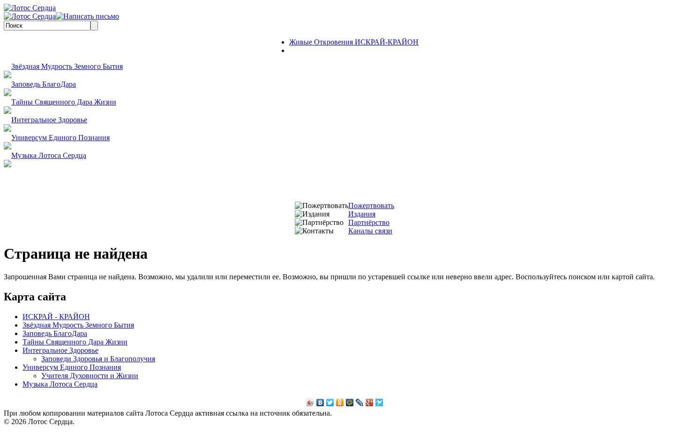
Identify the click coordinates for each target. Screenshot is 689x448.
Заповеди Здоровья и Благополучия (98, 359)
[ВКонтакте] (320, 402)
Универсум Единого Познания (60, 138)
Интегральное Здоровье (49, 120)
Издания (361, 214)
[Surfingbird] (379, 402)
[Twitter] (330, 402)
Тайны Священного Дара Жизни (63, 102)
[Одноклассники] (340, 402)
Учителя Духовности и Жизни (89, 376)
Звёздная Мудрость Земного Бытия (67, 66)
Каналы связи (370, 231)
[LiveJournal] (360, 402)
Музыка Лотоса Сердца (48, 155)
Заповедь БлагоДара (43, 84)
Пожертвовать (371, 205)
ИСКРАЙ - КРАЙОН (56, 317)
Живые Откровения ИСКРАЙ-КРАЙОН (354, 42)
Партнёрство (368, 222)
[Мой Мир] (350, 402)
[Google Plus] (369, 402)
